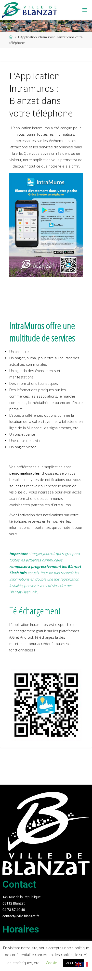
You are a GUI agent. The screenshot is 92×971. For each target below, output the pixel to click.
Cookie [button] (51, 962)
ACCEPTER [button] (73, 963)
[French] (85, 964)
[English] (79, 964)
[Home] (11, 37)
